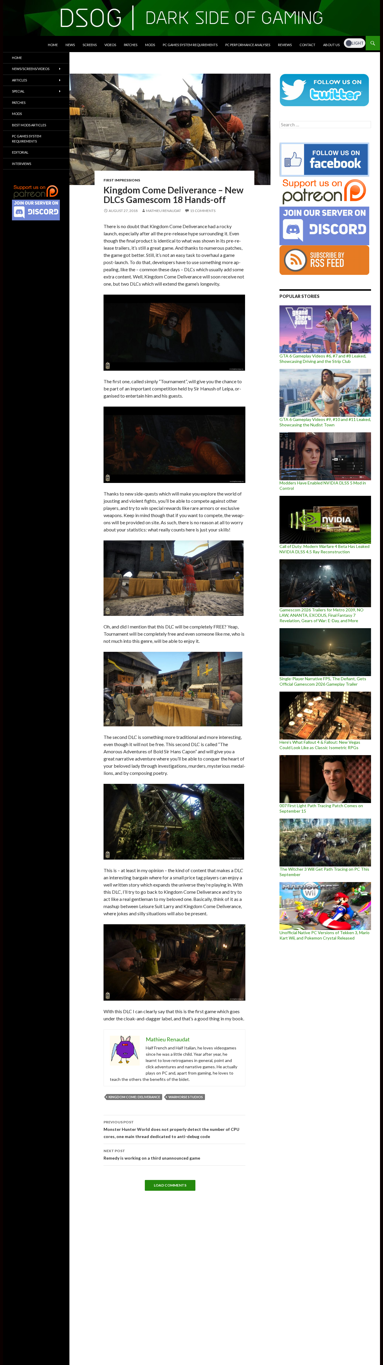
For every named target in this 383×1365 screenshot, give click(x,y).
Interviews (21, 164)
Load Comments (170, 1185)
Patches (130, 45)
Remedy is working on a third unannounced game (152, 1155)
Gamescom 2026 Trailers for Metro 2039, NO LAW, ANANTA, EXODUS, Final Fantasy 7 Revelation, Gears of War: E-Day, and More (321, 615)
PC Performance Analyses (247, 45)
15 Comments (202, 210)
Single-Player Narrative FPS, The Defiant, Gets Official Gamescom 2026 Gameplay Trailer (322, 681)
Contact (307, 45)
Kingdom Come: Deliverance (134, 1097)
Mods (150, 45)
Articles (19, 80)
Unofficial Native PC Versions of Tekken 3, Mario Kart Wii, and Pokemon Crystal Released (324, 935)
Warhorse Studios (185, 1097)
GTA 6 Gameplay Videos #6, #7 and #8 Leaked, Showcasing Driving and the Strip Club (322, 358)
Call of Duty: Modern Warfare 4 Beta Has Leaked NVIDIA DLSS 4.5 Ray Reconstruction (324, 549)
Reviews (285, 45)
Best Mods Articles (29, 125)
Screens (90, 45)
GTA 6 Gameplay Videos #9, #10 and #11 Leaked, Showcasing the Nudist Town (325, 422)
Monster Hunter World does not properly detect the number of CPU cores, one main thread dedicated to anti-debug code (171, 1129)
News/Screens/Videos (30, 69)
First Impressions (122, 180)
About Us (331, 45)
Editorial (20, 152)
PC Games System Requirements (190, 45)
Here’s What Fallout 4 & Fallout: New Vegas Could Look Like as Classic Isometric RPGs (319, 745)
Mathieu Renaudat (163, 210)
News (70, 45)
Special (18, 91)
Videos (110, 45)
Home (53, 45)
